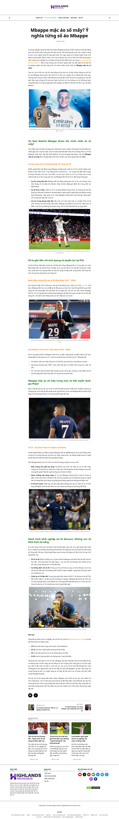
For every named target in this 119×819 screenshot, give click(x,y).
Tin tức (80, 18)
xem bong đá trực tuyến (18, 815)
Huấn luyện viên (63, 18)
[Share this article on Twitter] (36, 695)
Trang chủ (39, 18)
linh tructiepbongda (67, 817)
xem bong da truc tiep (38, 815)
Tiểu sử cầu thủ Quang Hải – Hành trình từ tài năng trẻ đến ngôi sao (36, 738)
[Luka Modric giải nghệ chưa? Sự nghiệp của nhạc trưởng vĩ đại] (81, 728)
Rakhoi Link (94, 815)
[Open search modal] (109, 18)
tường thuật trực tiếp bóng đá (51, 817)
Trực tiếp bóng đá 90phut (74, 815)
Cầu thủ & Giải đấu (50, 18)
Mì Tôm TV (86, 815)
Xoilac (28, 815)
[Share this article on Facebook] (30, 695)
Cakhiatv (48, 815)
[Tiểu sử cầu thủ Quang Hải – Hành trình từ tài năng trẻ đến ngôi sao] (38, 728)
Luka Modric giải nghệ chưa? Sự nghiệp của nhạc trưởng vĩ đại (79, 738)
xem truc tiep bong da (59, 815)
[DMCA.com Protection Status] (93, 787)
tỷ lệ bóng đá (78, 817)
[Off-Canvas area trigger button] (9, 18)
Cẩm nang (73, 18)
